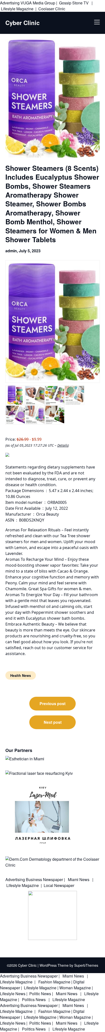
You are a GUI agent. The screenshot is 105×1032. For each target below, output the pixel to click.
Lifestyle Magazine (17, 9)
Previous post (52, 703)
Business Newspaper (44, 879)
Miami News (78, 879)
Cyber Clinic (22, 23)
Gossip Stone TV (74, 3)
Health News (20, 675)
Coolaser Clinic (51, 9)
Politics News (34, 999)
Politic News (39, 993)
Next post (53, 722)
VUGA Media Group (38, 3)
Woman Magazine (75, 988)
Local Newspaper (59, 885)
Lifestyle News (12, 993)
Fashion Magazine (54, 982)
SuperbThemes (86, 965)
